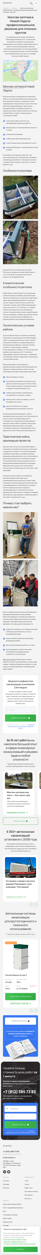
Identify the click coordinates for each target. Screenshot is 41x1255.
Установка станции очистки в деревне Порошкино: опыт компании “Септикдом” (20, 884)
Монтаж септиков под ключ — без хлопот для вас (18, 795)
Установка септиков (10, 1215)
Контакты (28, 1198)
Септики (6, 1181)
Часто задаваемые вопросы (13, 1208)
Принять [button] (20, 1249)
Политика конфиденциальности (14, 1242)
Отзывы (6, 1225)
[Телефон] (31, 3)
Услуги (27, 1184)
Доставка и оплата (31, 1191)
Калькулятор (7, 1222)
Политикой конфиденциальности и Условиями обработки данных (21, 726)
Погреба (6, 1184)
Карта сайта (7, 1218)
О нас (26, 1181)
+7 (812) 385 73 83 (19, 1091)
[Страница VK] (4, 1171)
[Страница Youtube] (8, 1171)
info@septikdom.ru (9, 1157)
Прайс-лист (29, 1188)
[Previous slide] (31, 905)
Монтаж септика (13, 86)
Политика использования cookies (14, 1240)
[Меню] (36, 3)
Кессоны (6, 1188)
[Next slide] (36, 905)
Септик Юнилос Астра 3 (16, 975)
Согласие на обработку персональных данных (19, 1244)
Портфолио (29, 1195)
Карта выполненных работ (12, 1204)
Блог (4, 1211)
